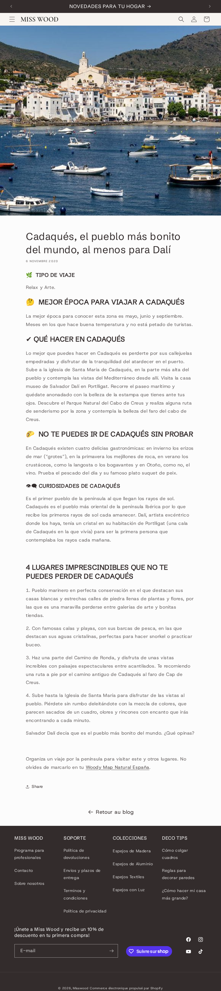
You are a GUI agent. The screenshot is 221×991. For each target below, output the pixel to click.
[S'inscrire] (111, 951)
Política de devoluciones (76, 854)
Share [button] (37, 786)
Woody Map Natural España (117, 767)
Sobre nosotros (29, 883)
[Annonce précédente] (11, 6)
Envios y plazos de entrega (82, 874)
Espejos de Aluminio (133, 863)
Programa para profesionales (29, 854)
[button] (12, 19)
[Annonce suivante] (209, 6)
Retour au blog (115, 812)
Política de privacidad (85, 911)
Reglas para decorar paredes (178, 874)
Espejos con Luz (129, 889)
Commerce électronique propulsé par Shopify (126, 988)
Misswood (81, 988)
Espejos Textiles (128, 876)
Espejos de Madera (132, 850)
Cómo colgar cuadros (175, 854)
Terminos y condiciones (76, 894)
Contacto (23, 870)
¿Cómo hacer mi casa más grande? (184, 894)
